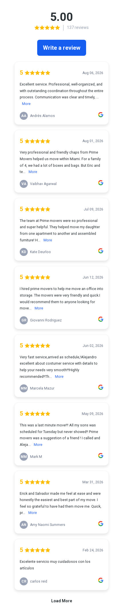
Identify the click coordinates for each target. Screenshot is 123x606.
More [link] (26, 104)
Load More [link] (61, 601)
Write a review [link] (61, 47)
